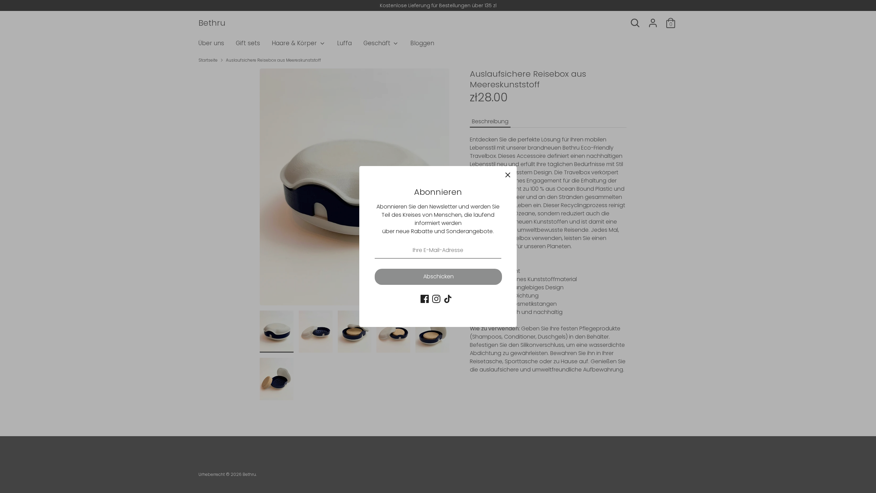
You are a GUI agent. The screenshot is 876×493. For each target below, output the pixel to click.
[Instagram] (436, 299)
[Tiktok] (448, 299)
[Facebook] (425, 299)
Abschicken (438, 276)
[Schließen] (507, 174)
